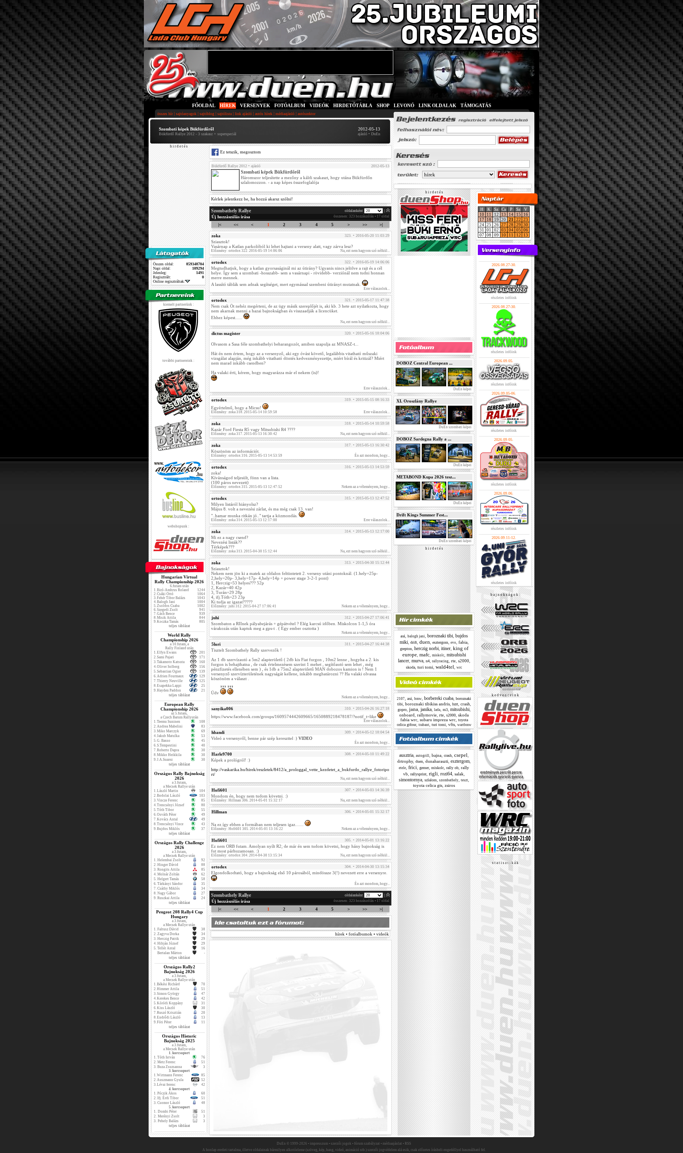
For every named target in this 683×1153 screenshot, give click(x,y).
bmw (418, 699)
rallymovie (427, 715)
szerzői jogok (341, 1143)
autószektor (306, 114)
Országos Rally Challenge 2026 (179, 845)
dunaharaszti (436, 761)
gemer (424, 768)
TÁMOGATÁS (475, 105)
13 (503, 214)
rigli (433, 774)
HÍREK (228, 105)
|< (219, 224)
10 (481, 214)
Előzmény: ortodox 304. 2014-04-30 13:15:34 (246, 855)
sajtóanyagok (186, 114)
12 (518, 234)
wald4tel (445, 667)
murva (417, 660)
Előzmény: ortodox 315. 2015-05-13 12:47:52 (246, 487)
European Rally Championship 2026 (179, 706)
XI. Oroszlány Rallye (416, 401)
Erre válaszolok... (377, 289)
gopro (402, 709)
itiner (446, 648)
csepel (461, 755)
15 (518, 214)
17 (481, 219)
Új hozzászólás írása (230, 216)
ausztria (406, 755)
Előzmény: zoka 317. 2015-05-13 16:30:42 (244, 434)
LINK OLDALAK (437, 105)
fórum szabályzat (367, 1143)
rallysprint (418, 774)
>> (364, 224)
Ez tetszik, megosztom (240, 151)
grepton (406, 648)
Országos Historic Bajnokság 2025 (179, 1038)
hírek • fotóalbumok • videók (362, 934)
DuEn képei (462, 389)
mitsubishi (460, 709)
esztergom (440, 642)
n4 (428, 661)
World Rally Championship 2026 (179, 637)
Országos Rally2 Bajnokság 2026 (179, 969)
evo (453, 643)
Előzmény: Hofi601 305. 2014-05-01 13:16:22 (247, 829)
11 (489, 214)
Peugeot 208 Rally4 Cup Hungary (179, 914)
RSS (408, 1143)
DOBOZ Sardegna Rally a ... (423, 439)
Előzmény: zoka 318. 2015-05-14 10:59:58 (244, 412)
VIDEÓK (319, 105)
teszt (464, 780)
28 (511, 224)
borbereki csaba (438, 698)
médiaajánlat (392, 1143)
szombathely (448, 780)
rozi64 (446, 774)
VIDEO (305, 738)
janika (426, 709)
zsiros (450, 785)
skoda (410, 667)
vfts (451, 724)
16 (525, 214)
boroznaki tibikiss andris (427, 703)
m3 (445, 709)
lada (437, 710)
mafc (424, 655)
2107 (401, 699)
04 (511, 229)
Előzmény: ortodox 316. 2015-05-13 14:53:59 (246, 455)
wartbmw (464, 725)
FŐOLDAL (203, 105)
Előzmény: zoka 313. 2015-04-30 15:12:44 (244, 551)
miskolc (438, 655)
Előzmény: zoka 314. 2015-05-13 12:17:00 (244, 520)
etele (402, 768)
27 (503, 224)
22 (518, 219)
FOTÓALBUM (289, 105)
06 (525, 229)
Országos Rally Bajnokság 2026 (179, 776)
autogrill (422, 756)
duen (424, 642)
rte (453, 660)
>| (381, 224)
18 (489, 219)
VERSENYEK (255, 105)
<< (236, 224)
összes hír (165, 114)
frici (412, 767)
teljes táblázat (179, 626)
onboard (407, 715)
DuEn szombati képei (455, 427)
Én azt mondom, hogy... (372, 455)
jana (413, 709)
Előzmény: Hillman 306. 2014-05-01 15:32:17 (247, 800)
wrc (459, 667)
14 (511, 214)
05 (518, 229)
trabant (424, 725)
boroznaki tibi (440, 636)
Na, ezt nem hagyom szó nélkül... (365, 251)
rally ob (452, 768)
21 (511, 219)
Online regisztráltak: (169, 281)
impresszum (319, 1143)
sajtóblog (207, 114)
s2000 (463, 660)
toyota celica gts (427, 785)
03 (503, 229)
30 (525, 224)
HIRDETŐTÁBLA (352, 105)
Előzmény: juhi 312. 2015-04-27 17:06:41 (243, 606)
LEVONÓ (404, 105)
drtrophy (405, 761)
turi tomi (425, 667)
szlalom (431, 780)
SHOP (383, 105)
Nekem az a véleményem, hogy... (366, 487)
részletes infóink (504, 297)
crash (465, 703)
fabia (463, 642)
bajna (436, 755)
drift (413, 642)
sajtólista (224, 114)
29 (518, 224)
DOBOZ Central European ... (424, 363)
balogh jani (416, 636)
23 (525, 219)
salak (459, 773)
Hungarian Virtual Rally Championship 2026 (179, 579)
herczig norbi (426, 648)
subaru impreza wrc (438, 719)
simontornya (410, 780)
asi (402, 635)
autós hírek (263, 114)
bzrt (455, 704)
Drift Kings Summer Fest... (422, 514)
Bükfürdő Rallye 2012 (229, 166)
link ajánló (243, 114)
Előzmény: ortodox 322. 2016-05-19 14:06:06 (246, 251)
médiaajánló (284, 114)
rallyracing (440, 661)
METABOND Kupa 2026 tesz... (426, 476)
